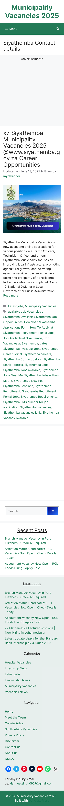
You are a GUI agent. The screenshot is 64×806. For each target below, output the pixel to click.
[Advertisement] (32, 93)
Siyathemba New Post (29, 380)
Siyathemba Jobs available (21, 370)
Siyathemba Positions (18, 386)
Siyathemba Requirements (39, 396)
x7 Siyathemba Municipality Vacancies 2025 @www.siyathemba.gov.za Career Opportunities (31, 148)
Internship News (16, 668)
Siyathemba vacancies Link (22, 412)
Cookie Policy (14, 723)
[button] (57, 29)
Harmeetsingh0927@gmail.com (31, 783)
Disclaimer (12, 741)
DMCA (9, 759)
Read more (10, 295)
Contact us (12, 747)
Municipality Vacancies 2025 (32, 11)
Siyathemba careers (37, 354)
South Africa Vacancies (21, 729)
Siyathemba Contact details (22, 359)
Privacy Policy (14, 735)
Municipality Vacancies (40, 306)
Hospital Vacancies (18, 662)
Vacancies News (16, 692)
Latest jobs (15, 306)
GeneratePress (39, 800)
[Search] (52, 511)
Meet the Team (15, 717)
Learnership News (17, 680)
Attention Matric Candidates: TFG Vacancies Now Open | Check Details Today (30, 553)
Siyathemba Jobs (36, 364)
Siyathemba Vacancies (35, 407)
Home (9, 711)
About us (11, 753)
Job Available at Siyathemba (22, 338)
